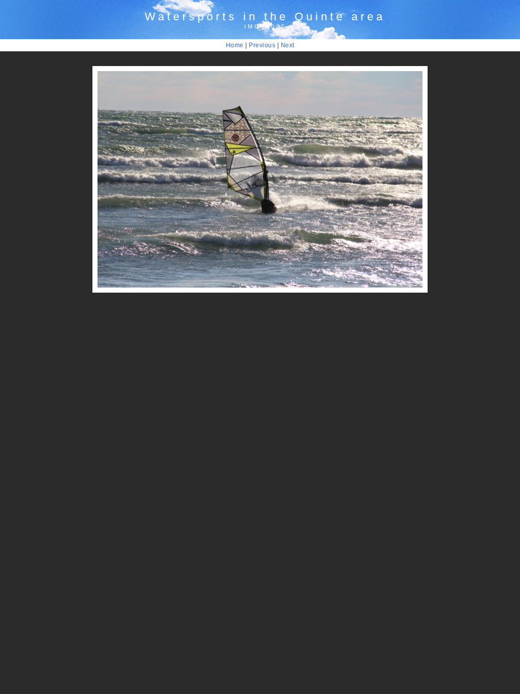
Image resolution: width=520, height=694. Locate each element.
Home (235, 45)
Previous (262, 45)
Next (288, 45)
